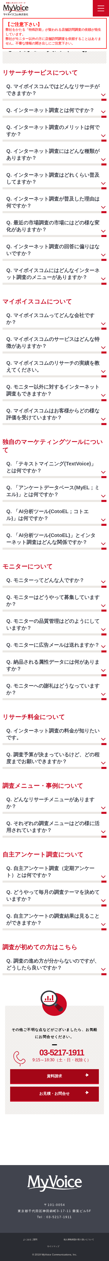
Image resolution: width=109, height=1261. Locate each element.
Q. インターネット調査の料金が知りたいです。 (53, 734)
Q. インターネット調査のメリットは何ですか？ (53, 130)
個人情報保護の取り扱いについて (79, 1239)
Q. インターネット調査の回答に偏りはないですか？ (53, 250)
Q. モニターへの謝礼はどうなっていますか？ (53, 689)
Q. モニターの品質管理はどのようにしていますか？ (53, 624)
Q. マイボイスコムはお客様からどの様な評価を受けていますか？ (53, 414)
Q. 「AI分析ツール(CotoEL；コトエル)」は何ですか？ (47, 515)
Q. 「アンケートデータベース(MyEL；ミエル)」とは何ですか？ (53, 491)
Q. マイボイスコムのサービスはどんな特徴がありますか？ (53, 342)
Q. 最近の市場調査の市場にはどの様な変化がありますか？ (53, 226)
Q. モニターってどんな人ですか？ (45, 580)
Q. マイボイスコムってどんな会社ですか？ (50, 318)
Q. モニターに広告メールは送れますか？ (53, 645)
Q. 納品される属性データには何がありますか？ (53, 665)
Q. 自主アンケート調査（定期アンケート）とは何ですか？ (50, 871)
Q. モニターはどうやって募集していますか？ (53, 600)
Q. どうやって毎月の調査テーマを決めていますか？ (53, 895)
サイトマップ (53, 1246)
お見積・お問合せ (54, 1093)
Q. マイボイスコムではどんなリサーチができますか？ (53, 89)
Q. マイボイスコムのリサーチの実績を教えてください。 (53, 366)
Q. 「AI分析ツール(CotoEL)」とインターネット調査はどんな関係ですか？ (51, 538)
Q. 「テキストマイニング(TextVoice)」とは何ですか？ (51, 467)
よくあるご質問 (30, 1239)
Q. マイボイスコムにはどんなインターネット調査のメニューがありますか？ (53, 273)
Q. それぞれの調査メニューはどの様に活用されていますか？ (53, 826)
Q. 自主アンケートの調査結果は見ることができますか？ (53, 919)
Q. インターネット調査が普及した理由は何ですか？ (53, 202)
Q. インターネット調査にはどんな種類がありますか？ (53, 154)
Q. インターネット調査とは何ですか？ (50, 110)
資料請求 (54, 1076)
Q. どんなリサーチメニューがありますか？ (50, 803)
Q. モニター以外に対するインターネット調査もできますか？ (53, 390)
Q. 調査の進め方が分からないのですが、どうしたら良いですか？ (53, 964)
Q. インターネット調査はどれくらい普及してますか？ (53, 178)
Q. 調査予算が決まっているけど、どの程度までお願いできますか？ (53, 758)
